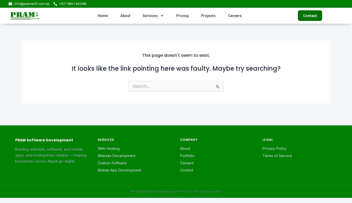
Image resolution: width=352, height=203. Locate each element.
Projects (208, 16)
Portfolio (187, 155)
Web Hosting (109, 148)
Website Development (117, 155)
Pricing (182, 16)
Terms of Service (277, 155)
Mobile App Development (119, 170)
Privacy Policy (275, 148)
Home (103, 16)
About (125, 16)
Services (150, 16)
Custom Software (112, 163)
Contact (310, 15)
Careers (235, 16)
